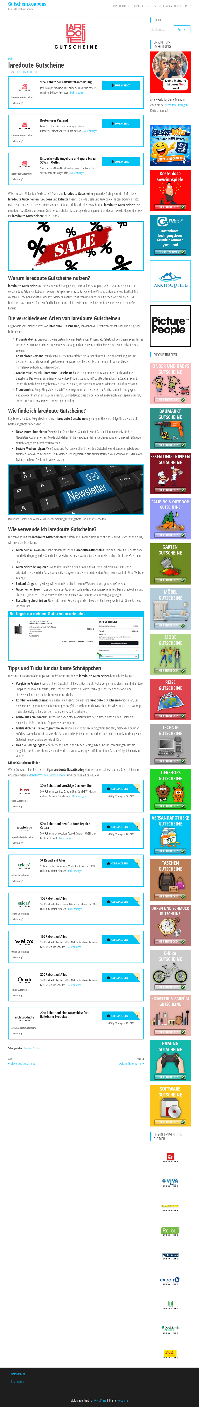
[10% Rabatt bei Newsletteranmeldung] (24, 87)
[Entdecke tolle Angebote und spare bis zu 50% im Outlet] (24, 163)
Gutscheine (119, 6)
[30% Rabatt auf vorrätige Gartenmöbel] (24, 790)
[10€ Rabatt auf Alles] (24, 903)
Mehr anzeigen (77, 92)
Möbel (11, 58)
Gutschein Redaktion (26, 72)
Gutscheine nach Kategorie (171, 6)
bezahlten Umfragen (176, 105)
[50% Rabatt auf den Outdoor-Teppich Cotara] (24, 827)
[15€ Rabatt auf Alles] (24, 941)
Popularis (123, 1400)
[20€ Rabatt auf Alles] (24, 979)
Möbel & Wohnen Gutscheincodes (48, 775)
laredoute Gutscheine (33, 1048)
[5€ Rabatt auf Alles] (24, 865)
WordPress (100, 1400)
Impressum (17, 1381)
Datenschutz (18, 1374)
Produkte (140, 6)
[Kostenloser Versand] (24, 125)
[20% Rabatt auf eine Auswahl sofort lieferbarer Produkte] (24, 1017)
